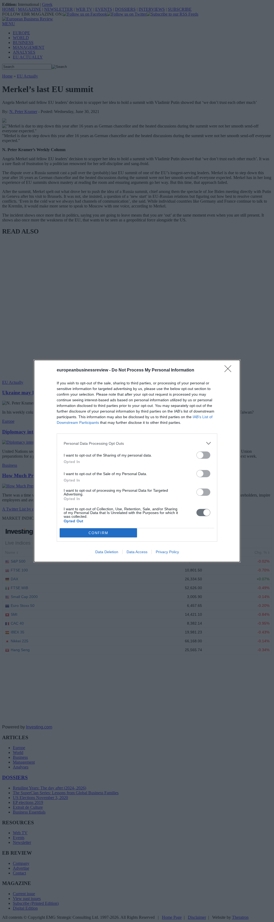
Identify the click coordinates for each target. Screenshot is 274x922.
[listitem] (137, 443)
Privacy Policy (167, 552)
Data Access (137, 552)
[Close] (229, 370)
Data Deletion (106, 552)
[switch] (203, 455)
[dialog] (137, 461)
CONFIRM (98, 533)
